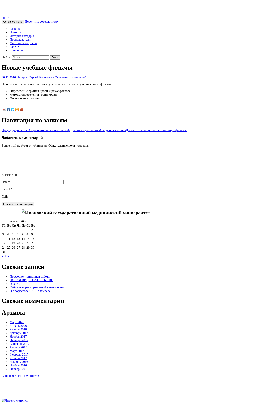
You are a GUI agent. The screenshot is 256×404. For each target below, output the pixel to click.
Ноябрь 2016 (18, 365)
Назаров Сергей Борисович (35, 77)
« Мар (6, 256)
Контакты (16, 50)
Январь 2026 (18, 325)
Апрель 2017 (18, 347)
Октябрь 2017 (19, 340)
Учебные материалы (23, 43)
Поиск (6, 17)
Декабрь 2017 (19, 333)
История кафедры (22, 36)
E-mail (7, 189)
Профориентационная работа (30, 276)
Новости (15, 32)
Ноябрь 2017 (18, 336)
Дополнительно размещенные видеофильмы (143, 130)
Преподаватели (20, 39)
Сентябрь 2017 (20, 343)
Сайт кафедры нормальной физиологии (59, 7)
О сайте (15, 283)
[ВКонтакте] (9, 109)
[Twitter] (13, 109)
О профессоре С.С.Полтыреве (30, 291)
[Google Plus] (21, 109)
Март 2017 (17, 351)
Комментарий (11, 174)
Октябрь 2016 (19, 369)
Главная (15, 28)
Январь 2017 (18, 358)
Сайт (5, 196)
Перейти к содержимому (42, 21)
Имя (6, 181)
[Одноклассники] (17, 109)
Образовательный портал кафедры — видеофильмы (51, 130)
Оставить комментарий (71, 77)
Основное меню (12, 21)
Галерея (15, 46)
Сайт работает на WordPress (20, 375)
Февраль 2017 (19, 354)
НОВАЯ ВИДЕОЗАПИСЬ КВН (31, 280)
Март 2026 (17, 322)
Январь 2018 (18, 329)
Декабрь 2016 (19, 361)
